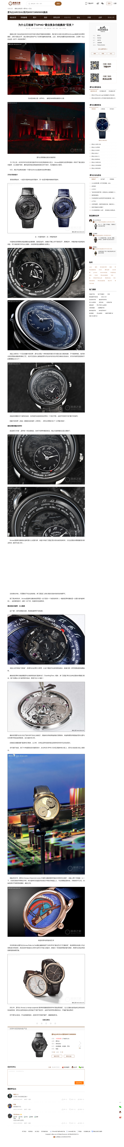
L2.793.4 (94, 201)
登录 (109, 3)
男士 (50, 1046)
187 (36, 1052)
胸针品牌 (107, 269)
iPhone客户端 (55, 1131)
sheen (100, 269)
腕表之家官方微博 (97, 1131)
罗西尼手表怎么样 (97, 278)
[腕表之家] (14, 3)
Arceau (56, 162)
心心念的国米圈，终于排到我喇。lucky (101, 183)
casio (90, 267)
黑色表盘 (22, 241)
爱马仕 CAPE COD (96, 144)
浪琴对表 (101, 302)
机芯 (39, 735)
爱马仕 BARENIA (96, 159)
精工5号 (110, 280)
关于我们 (24, 1131)
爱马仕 (26, 8)
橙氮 (14, 1104)
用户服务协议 (44, 1131)
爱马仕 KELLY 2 (95, 156)
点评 (100, 17)
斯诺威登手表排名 (93, 297)
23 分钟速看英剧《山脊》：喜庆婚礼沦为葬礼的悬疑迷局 (105, 210)
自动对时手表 (92, 299)
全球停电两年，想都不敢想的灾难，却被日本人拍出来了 (105, 204)
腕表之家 (13, 34)
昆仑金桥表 (99, 313)
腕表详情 (39, 1056)
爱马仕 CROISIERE (96, 165)
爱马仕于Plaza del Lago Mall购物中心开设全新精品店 (105, 95)
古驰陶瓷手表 (101, 307)
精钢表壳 (52, 179)
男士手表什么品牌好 (102, 305)
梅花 (111, 267)
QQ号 (75, 1067)
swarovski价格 (103, 272)
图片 (34, 17)
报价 (45, 17)
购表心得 (111, 17)
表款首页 (13, 17)
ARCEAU (40, 1043)
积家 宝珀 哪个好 (93, 316)
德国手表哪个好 (109, 313)
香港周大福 (107, 278)
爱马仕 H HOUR (95, 150)
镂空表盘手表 (92, 310)
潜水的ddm (16, 1114)
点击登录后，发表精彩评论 (16, 1071)
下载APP (90, 3)
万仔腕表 (95, 233)
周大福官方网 (103, 267)
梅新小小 (16, 1094)
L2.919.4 (94, 189)
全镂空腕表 (92, 307)
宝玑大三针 (104, 297)
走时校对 (94, 186)
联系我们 (30, 1131)
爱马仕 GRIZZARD (96, 168)
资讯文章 (56, 17)
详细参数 (24, 17)
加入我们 (37, 1131)
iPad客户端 (62, 1131)
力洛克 (96, 275)
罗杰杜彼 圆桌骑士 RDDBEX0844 (103, 235)
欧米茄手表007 (102, 310)
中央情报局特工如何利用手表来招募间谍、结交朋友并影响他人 (107, 198)
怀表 (109, 294)
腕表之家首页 (18, 8)
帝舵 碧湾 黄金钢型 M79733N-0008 (103, 249)
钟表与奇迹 (36, 34)
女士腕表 (16, 165)
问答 (89, 17)
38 (44, 1052)
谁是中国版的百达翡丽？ (98, 207)
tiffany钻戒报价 (104, 275)
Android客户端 (72, 1131)
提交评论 (79, 1083)
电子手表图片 (101, 294)
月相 (77, 878)
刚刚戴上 (95, 247)
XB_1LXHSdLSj (97, 220)
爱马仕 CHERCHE (96, 162)
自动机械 (40, 1046)
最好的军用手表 (103, 299)
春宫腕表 (91, 313)
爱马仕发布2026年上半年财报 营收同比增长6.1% (103, 98)
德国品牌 (91, 305)
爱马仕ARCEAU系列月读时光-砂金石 (45, 1034)
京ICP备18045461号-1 (73, 1134)
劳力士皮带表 (92, 302)
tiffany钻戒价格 (101, 280)
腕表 (9, 36)
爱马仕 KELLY (95, 153)
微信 (82, 1067)
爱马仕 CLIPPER (96, 147)
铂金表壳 (32, 179)
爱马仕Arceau (69, 34)
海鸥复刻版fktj (95, 195)
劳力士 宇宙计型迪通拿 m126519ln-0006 (105, 222)
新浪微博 (66, 1067)
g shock (95, 272)
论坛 (78, 17)
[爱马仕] (103, 29)
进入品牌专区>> (102, 49)
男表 (59, 1007)
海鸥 (96, 267)
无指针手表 (92, 294)
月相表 (74, 880)
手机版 (80, 1131)
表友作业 (67, 17)
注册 (115, 3)
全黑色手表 (109, 302)
